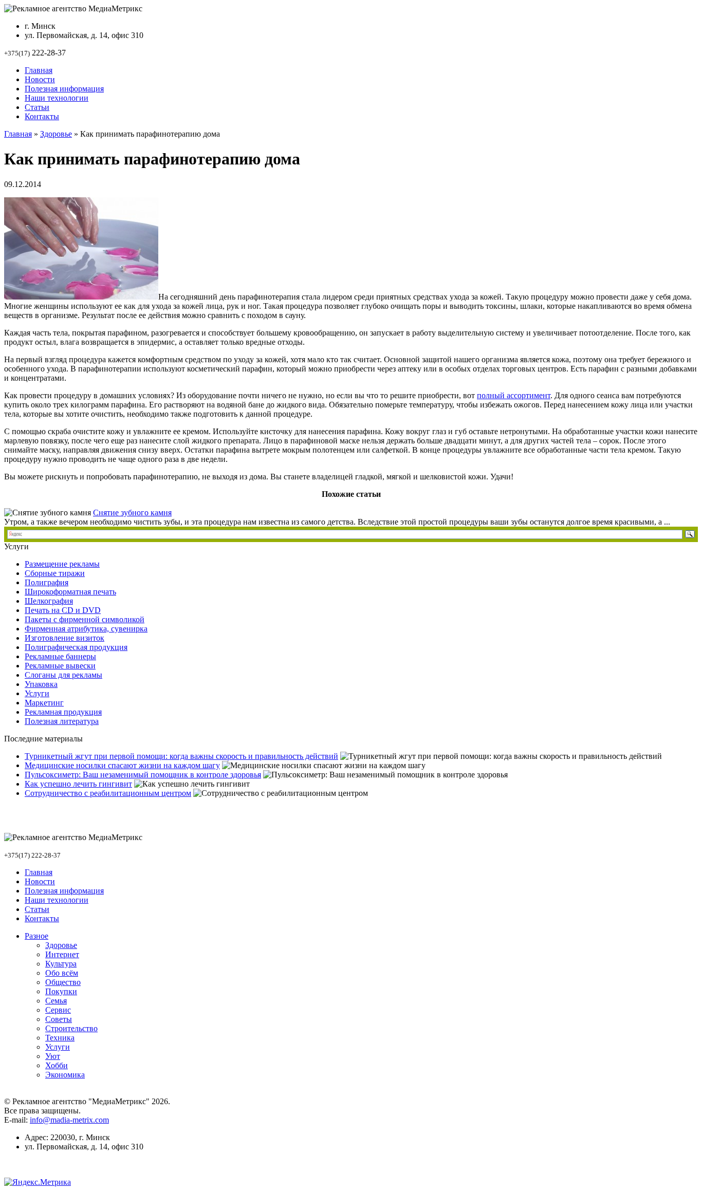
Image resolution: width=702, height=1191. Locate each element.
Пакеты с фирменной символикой (84, 619)
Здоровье (56, 133)
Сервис (58, 1010)
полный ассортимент (513, 395)
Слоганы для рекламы (63, 675)
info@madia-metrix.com (69, 1119)
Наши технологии (56, 98)
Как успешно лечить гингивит (78, 783)
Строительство (71, 1028)
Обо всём (61, 973)
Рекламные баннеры (60, 656)
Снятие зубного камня (132, 512)
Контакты (42, 116)
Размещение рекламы (62, 564)
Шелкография (49, 601)
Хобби (56, 1065)
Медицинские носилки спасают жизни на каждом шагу (122, 765)
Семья (56, 1000)
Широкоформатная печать (70, 591)
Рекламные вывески (60, 665)
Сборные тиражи (55, 573)
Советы (58, 1019)
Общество (63, 982)
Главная (38, 70)
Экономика (65, 1074)
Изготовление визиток (64, 638)
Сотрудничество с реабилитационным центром (108, 793)
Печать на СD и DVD (63, 610)
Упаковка (41, 684)
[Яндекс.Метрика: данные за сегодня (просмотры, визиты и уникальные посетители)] (37, 1182)
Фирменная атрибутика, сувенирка (86, 628)
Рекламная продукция (63, 712)
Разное (36, 936)
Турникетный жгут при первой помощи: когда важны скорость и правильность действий (181, 756)
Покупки (61, 991)
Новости (40, 79)
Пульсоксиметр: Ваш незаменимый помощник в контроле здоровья (143, 774)
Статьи (37, 107)
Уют (52, 1056)
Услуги (37, 693)
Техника (60, 1037)
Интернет (62, 954)
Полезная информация (64, 88)
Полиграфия (46, 582)
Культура (61, 963)
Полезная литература (62, 721)
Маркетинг (44, 702)
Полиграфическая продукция (76, 647)
